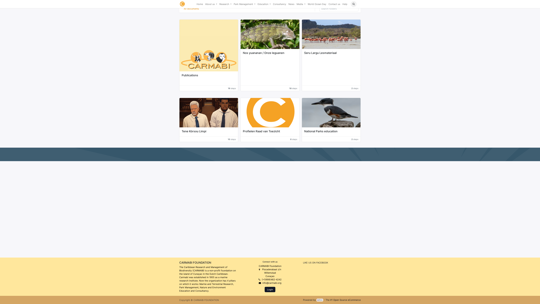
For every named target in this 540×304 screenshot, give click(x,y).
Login (270, 289)
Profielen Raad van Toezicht (261, 131)
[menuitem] (199, 4)
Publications (190, 75)
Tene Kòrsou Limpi (194, 131)
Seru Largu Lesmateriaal (320, 53)
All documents (191, 8)
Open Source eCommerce (347, 300)
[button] (354, 4)
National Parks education (321, 131)
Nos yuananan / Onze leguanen (263, 53)
